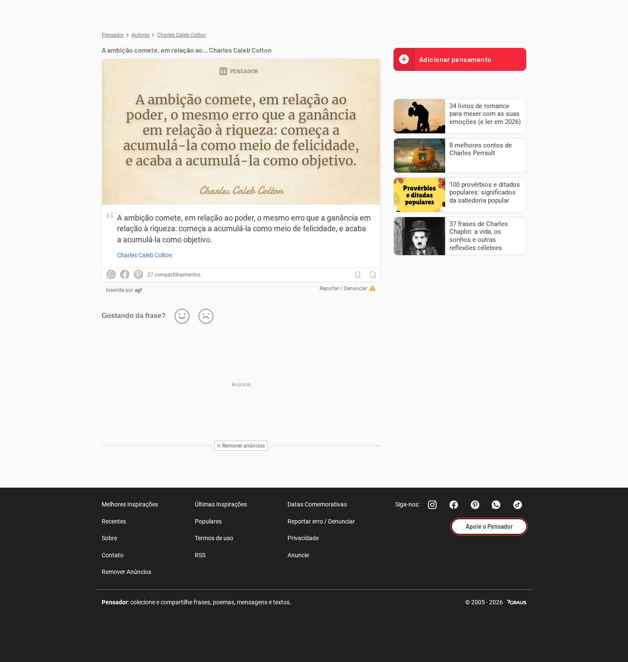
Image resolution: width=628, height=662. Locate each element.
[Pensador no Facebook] (453, 504)
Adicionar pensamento (455, 59)
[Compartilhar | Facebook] (124, 274)
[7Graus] (516, 601)
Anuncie (298, 555)
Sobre (109, 538)
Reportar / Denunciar (343, 288)
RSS (200, 555)
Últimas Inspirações (221, 504)
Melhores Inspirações (130, 504)
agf (138, 290)
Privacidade (303, 538)
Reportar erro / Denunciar (321, 521)
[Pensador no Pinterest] (475, 504)
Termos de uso (214, 538)
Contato (112, 555)
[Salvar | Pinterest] (138, 274)
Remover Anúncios (126, 571)
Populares (208, 521)
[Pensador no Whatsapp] (496, 504)
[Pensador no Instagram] (432, 504)
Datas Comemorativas (317, 504)
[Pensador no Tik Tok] (517, 504)
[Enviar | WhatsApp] (111, 274)
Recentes (114, 521)
